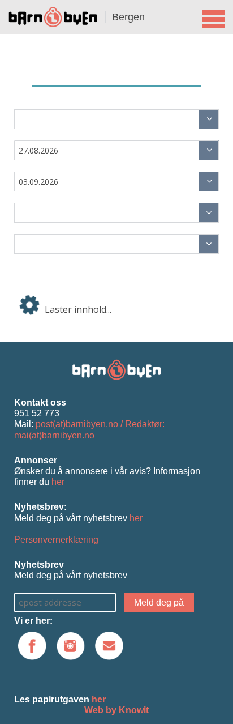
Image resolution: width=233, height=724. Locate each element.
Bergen (128, 17)
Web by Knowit (116, 710)
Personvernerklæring (56, 539)
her (57, 482)
